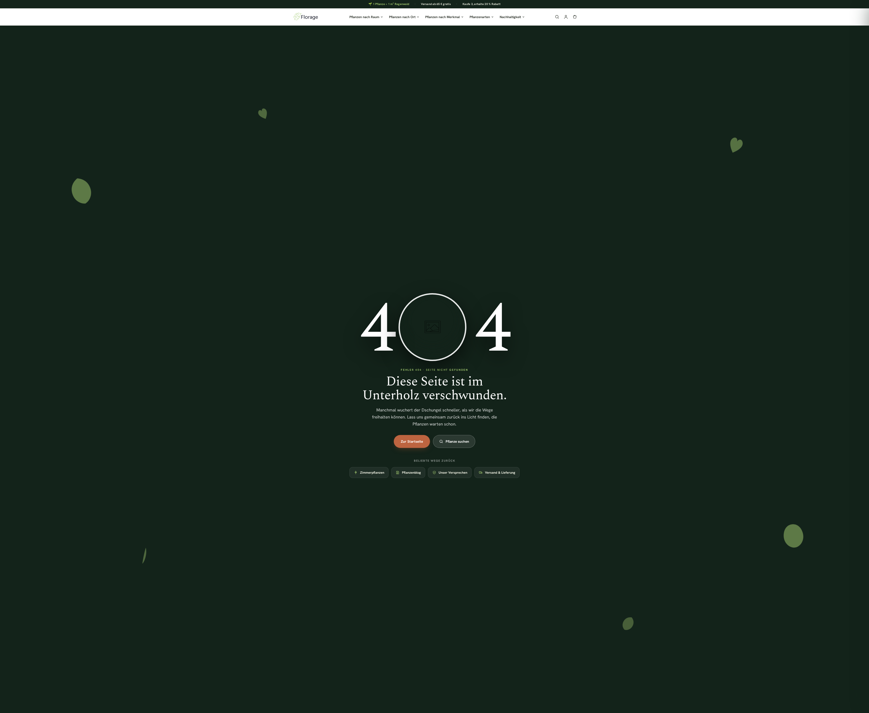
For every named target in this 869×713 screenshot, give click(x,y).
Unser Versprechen (453, 472)
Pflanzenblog (411, 472)
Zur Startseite (412, 441)
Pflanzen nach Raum (364, 17)
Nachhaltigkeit (510, 17)
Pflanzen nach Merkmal (442, 17)
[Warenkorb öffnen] (574, 16)
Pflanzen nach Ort (402, 17)
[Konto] (565, 16)
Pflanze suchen (457, 441)
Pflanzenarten (480, 17)
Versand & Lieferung (500, 472)
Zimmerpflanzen (372, 472)
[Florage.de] (305, 17)
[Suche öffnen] (557, 16)
